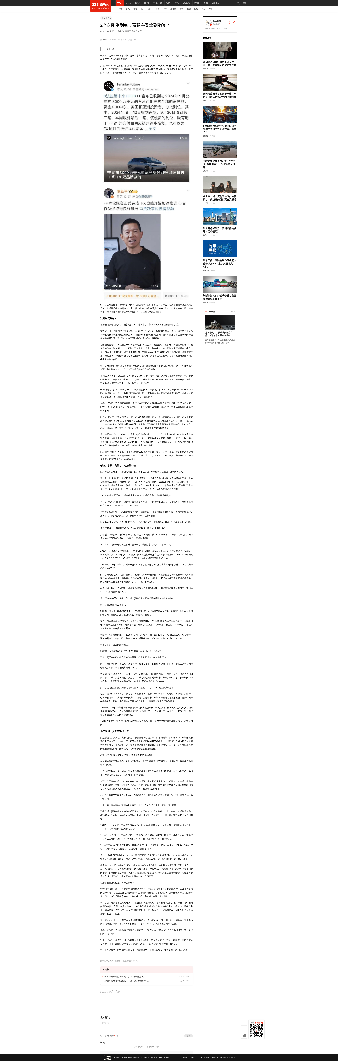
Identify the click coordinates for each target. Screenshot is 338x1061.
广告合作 (199, 1058)
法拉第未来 (107, 992)
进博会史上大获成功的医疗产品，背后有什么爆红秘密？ (219, 334)
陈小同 (205, 270)
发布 (188, 1036)
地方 (165, 9)
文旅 (181, 9)
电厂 (211, 9)
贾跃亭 (107, 18)
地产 (142, 9)
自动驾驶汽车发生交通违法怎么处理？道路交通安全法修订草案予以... (219, 129)
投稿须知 (215, 1058)
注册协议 (207, 1058)
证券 (135, 9)
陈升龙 (205, 69)
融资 (119, 992)
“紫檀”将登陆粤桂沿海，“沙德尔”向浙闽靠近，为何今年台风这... (219, 164)
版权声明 (222, 1058)
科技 (120, 9)
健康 (157, 9)
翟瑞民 (205, 101)
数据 (189, 9)
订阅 (232, 22)
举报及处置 (231, 1058)
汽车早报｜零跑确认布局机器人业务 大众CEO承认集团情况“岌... (219, 263)
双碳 (204, 9)
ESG (196, 9)
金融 (128, 9)
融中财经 (103, 40)
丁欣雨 (205, 203)
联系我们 (192, 1058)
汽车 (150, 9)
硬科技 (173, 9)
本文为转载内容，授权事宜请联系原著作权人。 (119, 961)
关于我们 (184, 1058)
